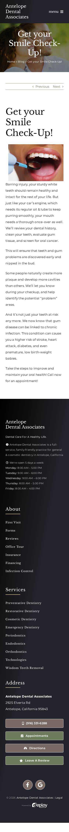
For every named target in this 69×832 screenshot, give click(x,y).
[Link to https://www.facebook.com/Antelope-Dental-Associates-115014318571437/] (28, 785)
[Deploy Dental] (39, 805)
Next (56, 86)
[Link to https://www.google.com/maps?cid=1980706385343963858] (40, 785)
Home (11, 61)
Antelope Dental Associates (35, 797)
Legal (59, 797)
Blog (21, 61)
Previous (42, 86)
